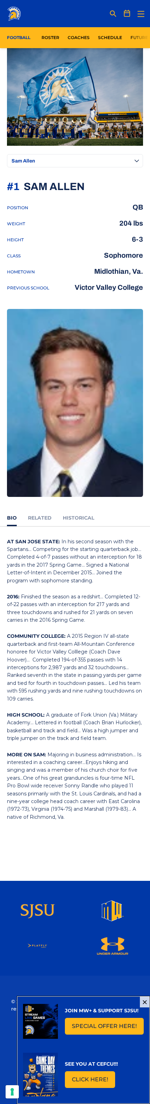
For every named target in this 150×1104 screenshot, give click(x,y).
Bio (12, 518)
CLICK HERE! (93, 1081)
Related (40, 518)
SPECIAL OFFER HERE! (108, 1028)
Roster (50, 37)
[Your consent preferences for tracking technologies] (12, 1091)
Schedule (110, 37)
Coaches (79, 37)
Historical (78, 518)
